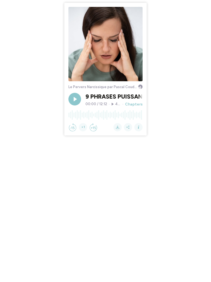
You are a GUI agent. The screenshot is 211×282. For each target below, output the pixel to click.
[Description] (138, 127)
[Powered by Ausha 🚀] (140, 87)
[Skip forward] (93, 127)
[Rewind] (72, 127)
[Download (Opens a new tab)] (117, 127)
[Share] (128, 127)
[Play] (74, 99)
